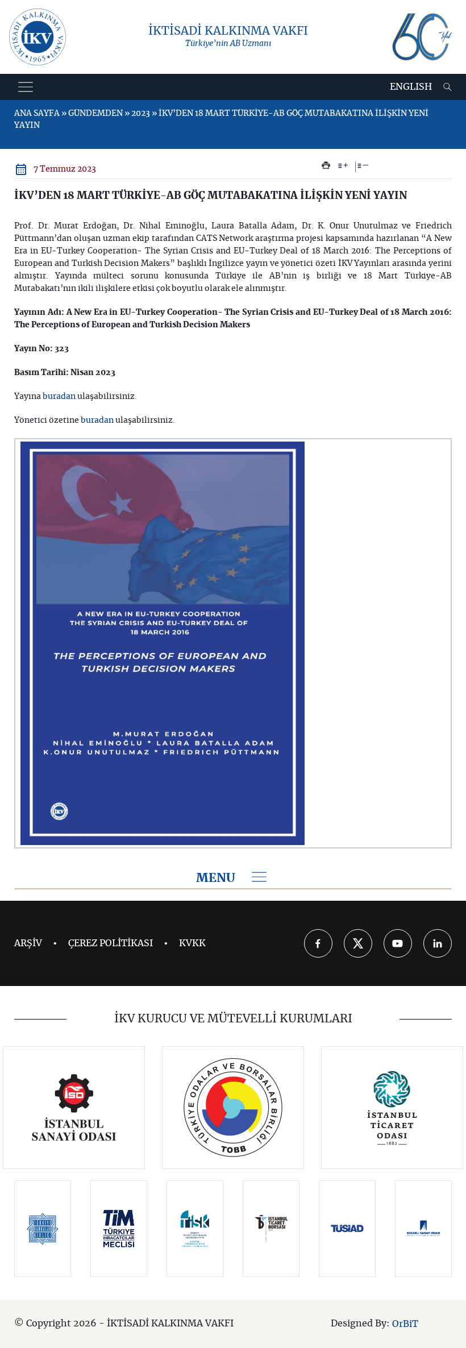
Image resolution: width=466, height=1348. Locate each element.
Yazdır (326, 165)
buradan (59, 397)
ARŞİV (28, 943)
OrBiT (405, 1324)
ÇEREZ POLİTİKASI (110, 943)
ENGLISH (411, 86)
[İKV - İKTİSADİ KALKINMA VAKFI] (37, 37)
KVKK (192, 943)
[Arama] (447, 87)
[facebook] (318, 943)
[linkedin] (437, 943)
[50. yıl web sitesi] (421, 37)
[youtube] (398, 943)
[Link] (74, 1107)
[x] (358, 943)
